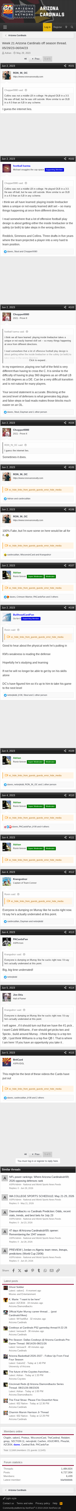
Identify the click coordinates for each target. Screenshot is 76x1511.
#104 (71, 422)
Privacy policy (43, 1503)
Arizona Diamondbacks (21, 1306)
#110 (71, 795)
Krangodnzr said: (13, 954)
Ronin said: (10, 630)
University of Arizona (19, 1366)
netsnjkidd (31, 1441)
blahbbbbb (66, 1479)
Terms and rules (25, 1503)
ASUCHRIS (53, 1441)
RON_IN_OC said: (13, 445)
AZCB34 (8, 1444)
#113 (71, 932)
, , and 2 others (25, 1098)
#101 (71, 65)
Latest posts (11, 1280)
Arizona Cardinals (18, 1322)
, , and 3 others (34, 597)
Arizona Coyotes (17, 1378)
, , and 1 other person (27, 412)
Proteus (25, 1437)
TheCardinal (54, 1437)
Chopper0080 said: (14, 90)
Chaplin (7, 1437)
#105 (71, 467)
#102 (71, 158)
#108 (71, 607)
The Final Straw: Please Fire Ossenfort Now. (34, 1399)
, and (22, 251)
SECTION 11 (17, 1441)
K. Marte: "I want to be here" (24, 1299)
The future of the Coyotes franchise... (30, 1371)
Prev (37, 58)
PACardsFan (42, 1444)
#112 (71, 872)
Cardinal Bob (27, 1444)
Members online (13, 1431)
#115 (71, 1052)
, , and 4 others (30, 826)
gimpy (7, 1441)
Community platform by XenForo (32, 1508)
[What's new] (66, 27)
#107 (71, 565)
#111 (71, 837)
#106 (71, 509)
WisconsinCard (38, 1437)
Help (55, 1503)
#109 (71, 750)
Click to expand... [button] (38, 360)
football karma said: (14, 331)
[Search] (72, 27)
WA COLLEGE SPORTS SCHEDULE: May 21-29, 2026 (41, 1196)
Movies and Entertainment (22, 1294)
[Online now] (9, 945)
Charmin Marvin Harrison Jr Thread (29, 1412)
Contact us (8, 1503)
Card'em (42, 1441)
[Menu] (5, 27)
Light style (10, 1498)
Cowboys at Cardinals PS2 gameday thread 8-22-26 (38, 1327)
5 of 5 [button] (47, 58)
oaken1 (16, 1437)
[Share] (65, 65)
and (18, 498)
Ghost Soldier (16, 1287)
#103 (71, 307)
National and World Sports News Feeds (42, 1184)
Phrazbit (65, 1441)
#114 (71, 987)
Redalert (65, 1437)
